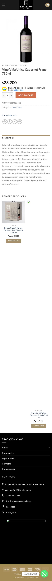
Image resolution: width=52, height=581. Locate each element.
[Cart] (47, 5)
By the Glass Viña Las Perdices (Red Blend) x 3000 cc (13, 230)
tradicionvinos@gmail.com (18, 501)
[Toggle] (49, 447)
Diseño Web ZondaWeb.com (26, 577)
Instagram (11, 512)
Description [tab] (8, 138)
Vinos (14, 65)
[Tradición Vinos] (26, 5)
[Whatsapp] (44, 574)
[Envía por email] (19, 121)
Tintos (22, 65)
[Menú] (3, 4)
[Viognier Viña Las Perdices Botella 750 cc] (38, 304)
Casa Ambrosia (9, 115)
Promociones (8, 469)
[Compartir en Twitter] (14, 121)
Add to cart (26, 95)
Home (5, 65)
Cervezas (6, 463)
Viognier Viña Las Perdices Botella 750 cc (39, 415)
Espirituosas (8, 458)
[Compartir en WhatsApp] (4, 121)
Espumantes (8, 453)
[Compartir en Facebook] (9, 121)
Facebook (10, 506)
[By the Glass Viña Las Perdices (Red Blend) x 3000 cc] (13, 212)
